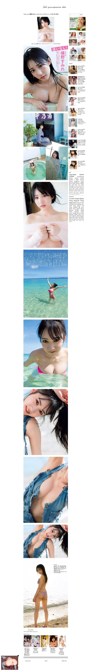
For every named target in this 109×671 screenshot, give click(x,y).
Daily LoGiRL (78, 218)
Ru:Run (75, 194)
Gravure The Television (79, 217)
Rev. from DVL (73, 185)
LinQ (70, 190)
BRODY (75, 214)
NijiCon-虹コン (76, 182)
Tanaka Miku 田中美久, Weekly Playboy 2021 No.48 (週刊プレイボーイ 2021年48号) (81, 132)
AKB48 (81, 175)
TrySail (79, 190)
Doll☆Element (74, 190)
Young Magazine (74, 201)
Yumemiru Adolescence (80, 187)
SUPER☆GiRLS (74, 179)
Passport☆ (77, 192)
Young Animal (76, 208)
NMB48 (30, 631)
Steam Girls (77, 189)
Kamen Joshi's (81, 189)
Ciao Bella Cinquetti (75, 193)
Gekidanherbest (81, 193)
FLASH (27, 631)
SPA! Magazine (77, 204)
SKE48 (76, 178)
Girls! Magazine (74, 219)
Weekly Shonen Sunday (78, 213)
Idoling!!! (82, 183)
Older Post (64, 661)
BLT (83, 203)
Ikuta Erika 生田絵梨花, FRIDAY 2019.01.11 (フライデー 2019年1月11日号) (81, 100)
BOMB (82, 210)
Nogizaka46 (72, 175)
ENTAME (71, 204)
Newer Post (27, 661)
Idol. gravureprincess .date (54, 6)
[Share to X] (30, 629)
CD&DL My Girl (72, 218)
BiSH (70, 193)
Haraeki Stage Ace (71, 194)
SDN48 (78, 194)
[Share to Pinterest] (32, 629)
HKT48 (70, 178)
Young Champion (73, 207)
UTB (83, 206)
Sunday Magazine (79, 220)
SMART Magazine (80, 215)
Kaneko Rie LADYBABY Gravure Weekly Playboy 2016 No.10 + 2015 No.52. (81, 121)
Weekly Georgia (72, 220)
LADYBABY (71, 186)
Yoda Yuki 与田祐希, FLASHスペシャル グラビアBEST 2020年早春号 (81, 153)
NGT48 (82, 178)
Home (46, 661)
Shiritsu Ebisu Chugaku (73, 188)
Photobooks (71, 214)
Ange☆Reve (82, 192)
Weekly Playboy (79, 199)
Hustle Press (81, 214)
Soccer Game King (80, 219)
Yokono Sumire (34, 631)
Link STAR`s (81, 185)
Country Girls (78, 186)
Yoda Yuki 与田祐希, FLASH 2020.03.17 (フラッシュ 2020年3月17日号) (81, 90)
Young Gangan (76, 206)
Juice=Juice (71, 182)
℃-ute (75, 186)
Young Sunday (71, 217)
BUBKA (77, 210)
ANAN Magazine (72, 215)
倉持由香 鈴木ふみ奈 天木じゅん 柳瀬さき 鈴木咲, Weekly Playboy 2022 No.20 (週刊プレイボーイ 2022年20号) (81, 80)
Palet (75, 192)
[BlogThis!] (29, 629)
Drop (74, 189)
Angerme (82, 181)
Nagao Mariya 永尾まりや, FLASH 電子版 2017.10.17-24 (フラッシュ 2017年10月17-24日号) (81, 143)
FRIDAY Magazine (76, 203)
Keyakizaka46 (80, 176)
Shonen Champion (74, 211)
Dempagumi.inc (77, 181)
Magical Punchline (76, 183)
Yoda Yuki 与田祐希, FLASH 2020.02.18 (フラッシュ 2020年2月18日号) (81, 164)
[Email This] (28, 629)
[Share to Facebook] (31, 629)
